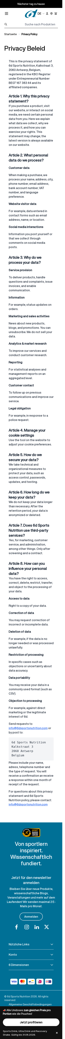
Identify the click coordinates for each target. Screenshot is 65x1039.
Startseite (10, 34)
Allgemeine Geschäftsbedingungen (30, 1004)
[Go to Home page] (31, 13)
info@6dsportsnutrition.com (28, 728)
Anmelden (31, 916)
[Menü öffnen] (6, 13)
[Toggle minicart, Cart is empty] (56, 13)
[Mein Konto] (47, 13)
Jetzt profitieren (31, 1022)
